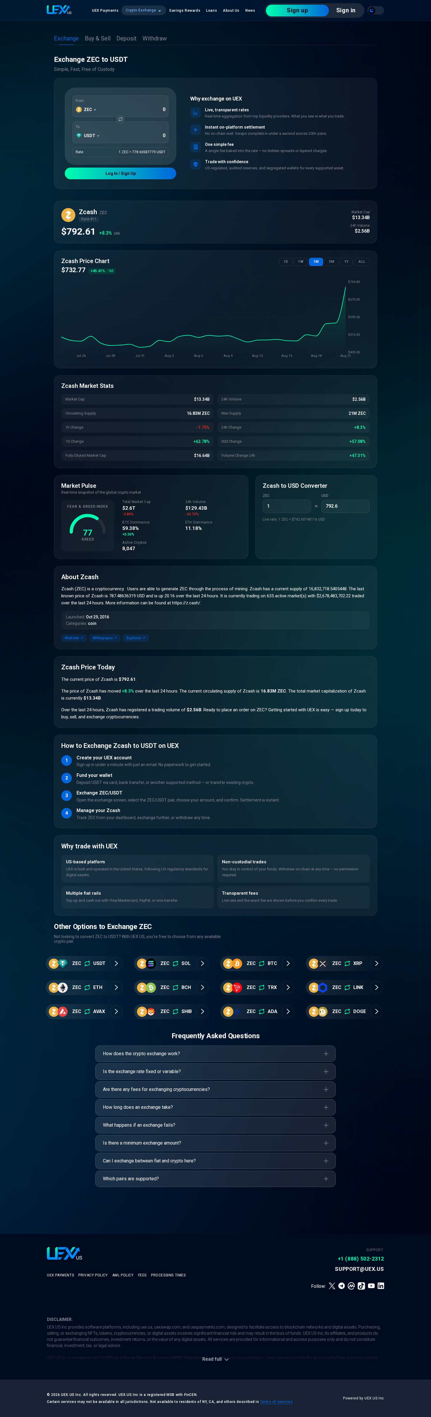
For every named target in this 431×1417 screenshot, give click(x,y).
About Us (231, 10)
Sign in (346, 10)
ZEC (266, 496)
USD (324, 496)
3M (331, 262)
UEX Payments (105, 10)
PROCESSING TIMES (168, 1275)
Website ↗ (74, 638)
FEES (142, 1275)
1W (300, 262)
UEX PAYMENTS (60, 1275)
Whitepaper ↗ (105, 638)
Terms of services (276, 1402)
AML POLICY (123, 1275)
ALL (361, 262)
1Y (346, 262)
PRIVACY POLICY (93, 1275)
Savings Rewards (184, 10)
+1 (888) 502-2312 (361, 1259)
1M (316, 262)
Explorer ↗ (135, 638)
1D (286, 262)
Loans (211, 10)
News (250, 10)
